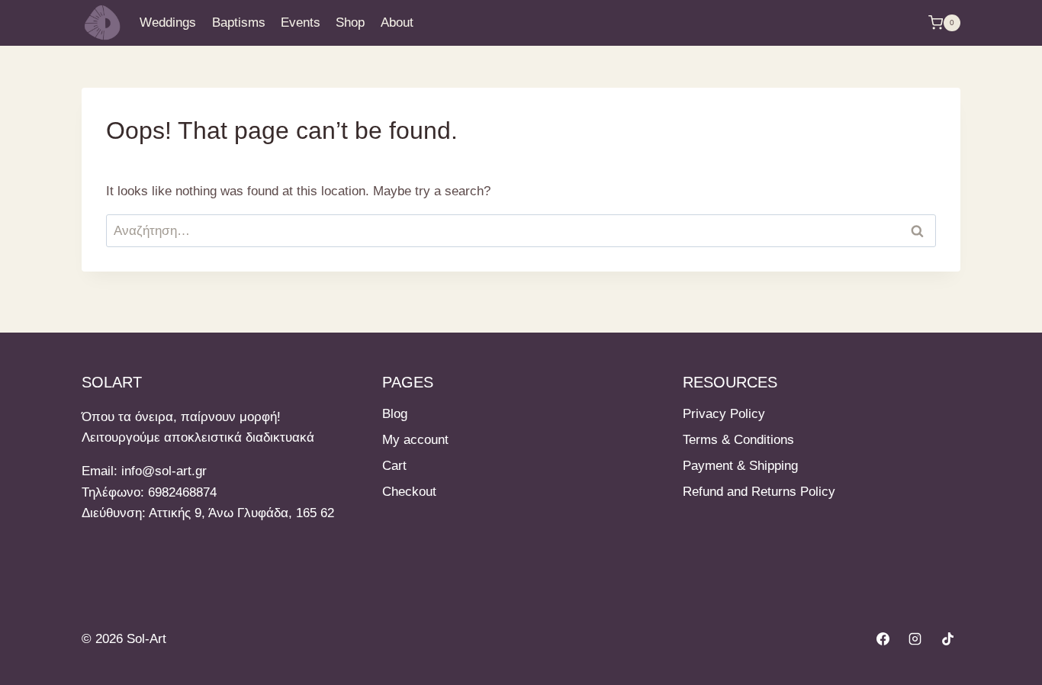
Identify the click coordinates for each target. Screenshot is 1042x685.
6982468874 (182, 492)
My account (415, 440)
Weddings (168, 22)
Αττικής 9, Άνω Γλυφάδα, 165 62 (241, 513)
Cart (394, 465)
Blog (394, 414)
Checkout (409, 491)
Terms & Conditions (738, 440)
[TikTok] (947, 639)
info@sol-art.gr (164, 471)
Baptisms (238, 22)
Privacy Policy (724, 414)
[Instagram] (915, 639)
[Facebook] (883, 639)
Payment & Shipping (740, 465)
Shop (350, 22)
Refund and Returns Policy (759, 491)
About (397, 22)
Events (300, 22)
